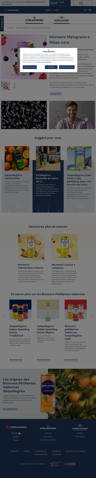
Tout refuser (51, 67)
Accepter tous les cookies (67, 67)
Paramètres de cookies (30, 67)
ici (34, 60)
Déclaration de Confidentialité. (44, 62)
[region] (48, 60)
